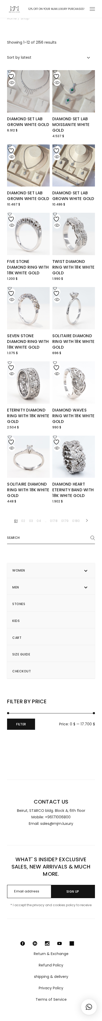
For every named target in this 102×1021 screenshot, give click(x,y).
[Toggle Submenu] (86, 570)
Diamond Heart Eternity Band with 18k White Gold (73, 489)
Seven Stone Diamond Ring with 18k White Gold (28, 341)
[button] (89, 1007)
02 (23, 521)
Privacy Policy (51, 988)
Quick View (11, 82)
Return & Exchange (51, 953)
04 (39, 521)
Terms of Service (51, 999)
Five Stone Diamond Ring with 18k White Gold (28, 267)
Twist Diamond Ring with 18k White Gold (73, 267)
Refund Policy (51, 965)
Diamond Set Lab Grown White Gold (28, 121)
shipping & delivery (51, 976)
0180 (76, 521)
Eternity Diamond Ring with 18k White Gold (28, 415)
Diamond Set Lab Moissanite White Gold (71, 124)
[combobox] (51, 57)
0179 (65, 521)
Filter (21, 724)
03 (31, 521)
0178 (53, 521)
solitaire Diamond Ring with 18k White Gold (73, 341)
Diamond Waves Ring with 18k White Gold (73, 415)
